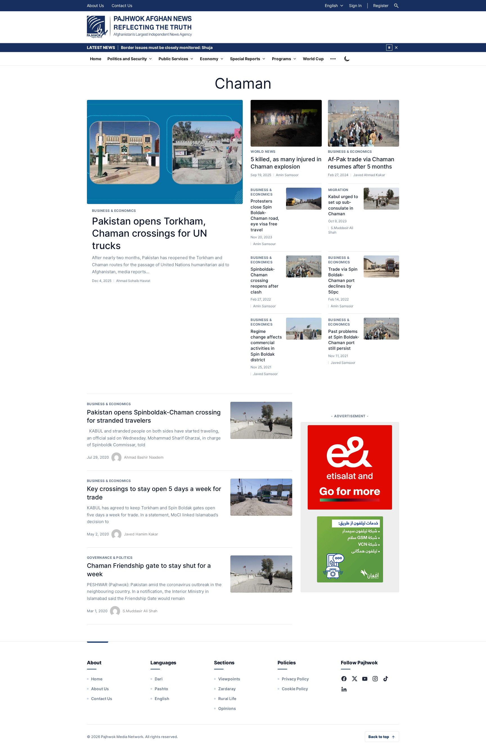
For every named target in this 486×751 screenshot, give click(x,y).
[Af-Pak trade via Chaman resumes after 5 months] (363, 123)
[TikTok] (385, 679)
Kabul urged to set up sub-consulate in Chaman (343, 205)
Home (95, 58)
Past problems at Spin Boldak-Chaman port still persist (343, 340)
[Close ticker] (396, 47)
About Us (95, 5)
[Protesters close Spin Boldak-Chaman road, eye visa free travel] (303, 199)
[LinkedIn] (344, 689)
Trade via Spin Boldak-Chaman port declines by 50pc (342, 280)
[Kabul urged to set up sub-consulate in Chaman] (381, 199)
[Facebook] (344, 679)
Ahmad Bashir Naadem (143, 457)
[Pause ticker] (389, 47)
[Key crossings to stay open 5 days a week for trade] (261, 497)
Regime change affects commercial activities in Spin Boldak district (266, 345)
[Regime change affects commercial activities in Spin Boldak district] (303, 329)
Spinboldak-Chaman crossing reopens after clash (264, 280)
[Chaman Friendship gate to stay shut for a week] (261, 574)
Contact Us (122, 5)
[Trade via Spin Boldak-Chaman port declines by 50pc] (381, 266)
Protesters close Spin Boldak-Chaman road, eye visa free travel (265, 215)
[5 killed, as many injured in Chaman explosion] (286, 123)
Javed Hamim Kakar (141, 534)
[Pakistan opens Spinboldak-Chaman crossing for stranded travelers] (261, 420)
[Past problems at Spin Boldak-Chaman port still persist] (381, 329)
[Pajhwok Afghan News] (139, 27)
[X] (354, 679)
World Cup (313, 58)
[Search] (396, 5)
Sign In (355, 5)
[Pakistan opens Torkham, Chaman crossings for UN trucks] (165, 152)
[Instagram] (375, 679)
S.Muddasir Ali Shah (140, 611)
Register (380, 5)
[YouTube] (365, 679)
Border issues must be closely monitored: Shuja (167, 47)
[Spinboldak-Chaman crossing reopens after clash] (303, 266)
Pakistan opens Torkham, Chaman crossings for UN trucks (149, 233)
